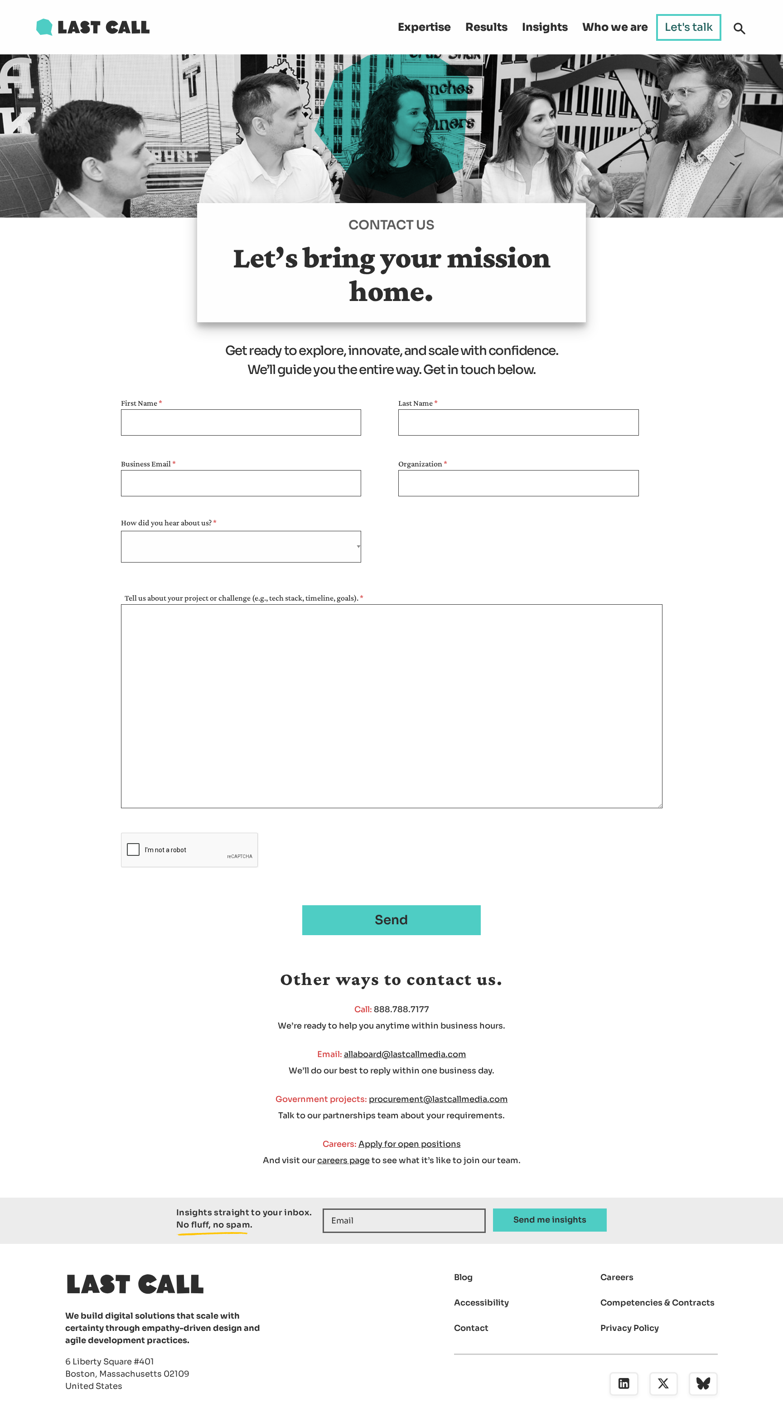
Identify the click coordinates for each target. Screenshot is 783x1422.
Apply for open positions (409, 1144)
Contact (471, 1328)
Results (486, 27)
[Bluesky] (703, 1384)
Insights (545, 27)
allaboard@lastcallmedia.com (405, 1054)
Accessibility (481, 1303)
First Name (139, 403)
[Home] (93, 27)
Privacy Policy (629, 1328)
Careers (616, 1277)
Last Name (415, 403)
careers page (343, 1160)
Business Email (146, 463)
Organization (420, 463)
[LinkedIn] (623, 1384)
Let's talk (689, 27)
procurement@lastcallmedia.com (438, 1099)
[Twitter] (663, 1384)
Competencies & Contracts (657, 1303)
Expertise (424, 27)
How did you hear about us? (166, 522)
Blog (463, 1277)
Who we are (615, 27)
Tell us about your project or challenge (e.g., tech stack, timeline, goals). (241, 597)
